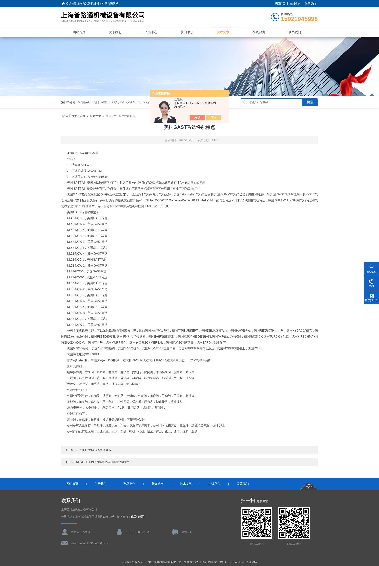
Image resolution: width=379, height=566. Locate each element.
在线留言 (295, 3)
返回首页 (279, 3)
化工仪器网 (138, 516)
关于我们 (115, 32)
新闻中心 (187, 32)
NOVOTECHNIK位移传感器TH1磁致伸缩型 (102, 462)
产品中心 (151, 32)
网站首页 (79, 32)
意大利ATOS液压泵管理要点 (93, 450)
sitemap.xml (236, 562)
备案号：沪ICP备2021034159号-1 (205, 562)
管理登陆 (251, 562)
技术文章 (223, 32)
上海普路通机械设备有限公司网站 (97, 3)
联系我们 (310, 3)
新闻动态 (157, 483)
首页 (82, 116)
